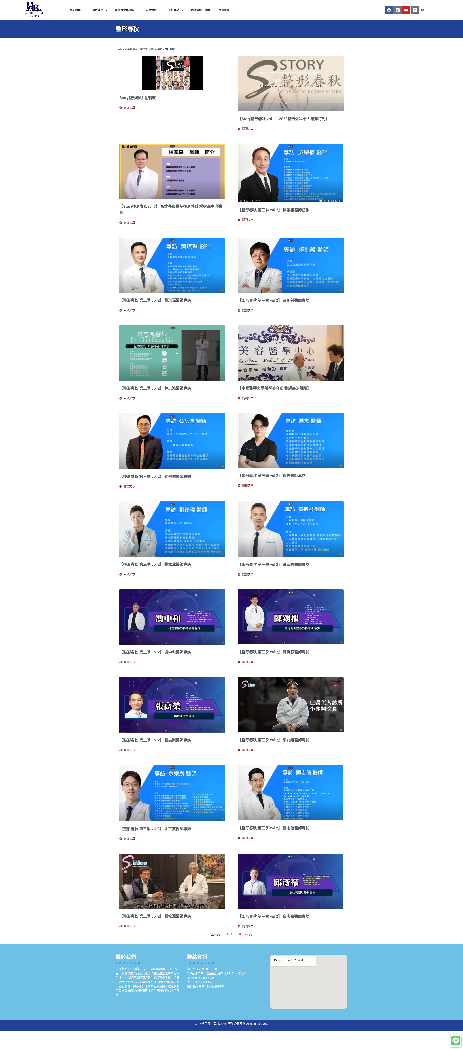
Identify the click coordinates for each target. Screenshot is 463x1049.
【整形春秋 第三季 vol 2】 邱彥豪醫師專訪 (273, 916)
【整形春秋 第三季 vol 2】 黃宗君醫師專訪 (273, 564)
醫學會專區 (131, 49)
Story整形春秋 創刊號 (137, 98)
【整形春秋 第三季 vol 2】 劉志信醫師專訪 (273, 828)
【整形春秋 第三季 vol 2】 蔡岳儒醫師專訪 (155, 476)
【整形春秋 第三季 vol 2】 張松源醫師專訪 (155, 916)
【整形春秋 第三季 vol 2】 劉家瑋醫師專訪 (155, 564)
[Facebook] (389, 10)
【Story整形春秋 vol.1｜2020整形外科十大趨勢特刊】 (283, 119)
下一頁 (247, 934)
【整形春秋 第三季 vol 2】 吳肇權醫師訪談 (273, 210)
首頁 (120, 49)
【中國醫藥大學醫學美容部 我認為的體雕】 (274, 388)
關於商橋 (75, 10)
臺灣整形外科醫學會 (151, 49)
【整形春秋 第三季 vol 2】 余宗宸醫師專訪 (155, 829)
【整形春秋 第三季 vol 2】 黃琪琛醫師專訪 (155, 300)
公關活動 (151, 10)
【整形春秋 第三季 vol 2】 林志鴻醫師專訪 (155, 388)
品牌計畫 (224, 10)
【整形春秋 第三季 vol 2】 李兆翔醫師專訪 (273, 740)
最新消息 (97, 10)
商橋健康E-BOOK (201, 10)
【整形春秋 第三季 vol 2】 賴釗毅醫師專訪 (273, 300)
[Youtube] (406, 10)
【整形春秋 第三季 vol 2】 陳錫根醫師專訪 (273, 652)
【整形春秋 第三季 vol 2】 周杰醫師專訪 (272, 475)
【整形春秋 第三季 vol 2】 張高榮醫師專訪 (155, 740)
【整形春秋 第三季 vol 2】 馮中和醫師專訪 (155, 652)
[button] (422, 10)
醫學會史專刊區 (124, 10)
